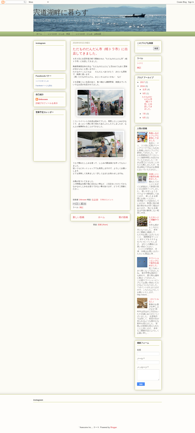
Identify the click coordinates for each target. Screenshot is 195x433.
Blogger (113, 427)
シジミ (140, 63)
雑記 (81, 207)
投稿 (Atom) (103, 225)
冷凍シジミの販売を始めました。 (154, 176)
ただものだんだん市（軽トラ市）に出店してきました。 (147, 103)
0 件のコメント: (107, 200)
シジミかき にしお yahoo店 (88, 34)
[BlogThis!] (76, 203)
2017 (142, 82)
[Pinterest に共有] (85, 203)
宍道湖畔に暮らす (61, 12)
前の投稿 (123, 217)
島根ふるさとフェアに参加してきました (154, 136)
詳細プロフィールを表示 (47, 103)
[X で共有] (79, 203)
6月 (144, 117)
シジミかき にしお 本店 (59, 34)
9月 (144, 93)
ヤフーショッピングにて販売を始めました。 (154, 262)
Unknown (43, 99)
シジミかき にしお (42, 81)
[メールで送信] (74, 203)
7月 (144, 114)
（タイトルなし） (154, 300)
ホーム (39, 34)
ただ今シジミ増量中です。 (154, 219)
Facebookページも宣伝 (44, 85)
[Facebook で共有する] (82, 203)
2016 (142, 86)
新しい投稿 (78, 217)
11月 (145, 89)
